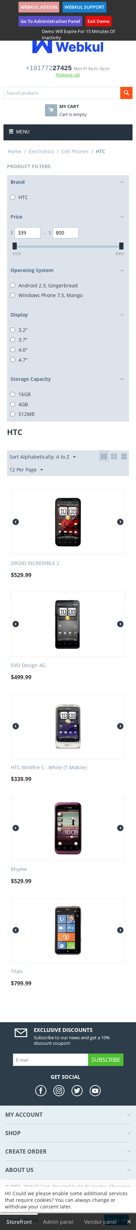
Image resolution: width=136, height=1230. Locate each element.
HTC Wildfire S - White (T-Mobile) (49, 768)
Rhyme (19, 869)
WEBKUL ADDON (39, 7)
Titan (17, 972)
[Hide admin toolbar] (129, 1221)
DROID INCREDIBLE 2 (35, 563)
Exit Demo (98, 21)
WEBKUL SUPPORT (84, 7)
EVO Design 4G (28, 666)
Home (14, 151)
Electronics (41, 151)
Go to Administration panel (50, 21)
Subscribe (105, 1060)
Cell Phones (75, 151)
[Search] (126, 93)
